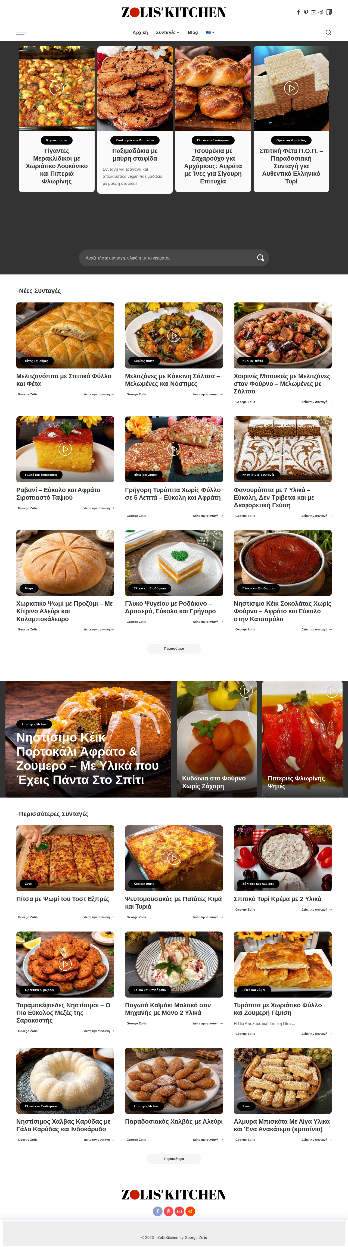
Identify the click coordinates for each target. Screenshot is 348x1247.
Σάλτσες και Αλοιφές (258, 883)
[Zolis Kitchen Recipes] (174, 12)
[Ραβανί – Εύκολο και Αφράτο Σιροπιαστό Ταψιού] (65, 449)
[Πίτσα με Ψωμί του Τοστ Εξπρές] (65, 858)
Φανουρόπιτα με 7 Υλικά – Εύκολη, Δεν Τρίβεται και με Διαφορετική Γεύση (274, 498)
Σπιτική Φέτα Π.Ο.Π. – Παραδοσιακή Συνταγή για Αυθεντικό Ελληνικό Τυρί (291, 166)
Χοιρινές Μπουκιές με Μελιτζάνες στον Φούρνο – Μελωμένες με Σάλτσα (282, 384)
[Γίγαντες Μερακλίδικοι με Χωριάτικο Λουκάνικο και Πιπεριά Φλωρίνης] (57, 88)
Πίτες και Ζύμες (36, 360)
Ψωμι (29, 588)
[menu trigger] (24, 32)
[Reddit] (321, 12)
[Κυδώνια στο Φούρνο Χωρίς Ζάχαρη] (217, 739)
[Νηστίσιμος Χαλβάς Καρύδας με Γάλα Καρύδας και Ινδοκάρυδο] (65, 1081)
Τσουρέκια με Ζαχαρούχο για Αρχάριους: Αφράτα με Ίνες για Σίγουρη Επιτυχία (213, 166)
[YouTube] (313, 12)
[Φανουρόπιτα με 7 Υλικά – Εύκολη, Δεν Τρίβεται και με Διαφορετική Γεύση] (283, 449)
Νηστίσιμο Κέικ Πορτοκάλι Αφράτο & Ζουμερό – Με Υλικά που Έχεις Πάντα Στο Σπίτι (87, 758)
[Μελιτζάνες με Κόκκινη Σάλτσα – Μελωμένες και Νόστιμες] (174, 335)
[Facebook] (299, 12)
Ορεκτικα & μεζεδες (291, 140)
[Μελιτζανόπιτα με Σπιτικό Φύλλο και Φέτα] (65, 335)
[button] (170, 246)
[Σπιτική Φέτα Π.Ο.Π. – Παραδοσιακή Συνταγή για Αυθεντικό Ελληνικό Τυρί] (291, 88)
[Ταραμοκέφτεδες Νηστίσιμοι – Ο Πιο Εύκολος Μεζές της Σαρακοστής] (65, 965)
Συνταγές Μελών (34, 724)
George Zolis (28, 394)
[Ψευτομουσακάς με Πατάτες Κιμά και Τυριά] (174, 858)
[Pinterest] (306, 12)
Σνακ (29, 883)
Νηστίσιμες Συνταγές (259, 474)
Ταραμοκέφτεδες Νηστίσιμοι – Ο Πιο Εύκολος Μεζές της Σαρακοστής (63, 1013)
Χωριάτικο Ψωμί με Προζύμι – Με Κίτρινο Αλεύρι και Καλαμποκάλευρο (64, 611)
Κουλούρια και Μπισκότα (135, 140)
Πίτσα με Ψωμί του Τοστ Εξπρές (62, 899)
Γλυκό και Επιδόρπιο (213, 140)
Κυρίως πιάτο (56, 140)
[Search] (328, 32)
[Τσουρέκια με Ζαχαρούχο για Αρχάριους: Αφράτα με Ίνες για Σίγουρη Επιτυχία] (213, 88)
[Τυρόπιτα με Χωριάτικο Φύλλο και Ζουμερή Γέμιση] (283, 965)
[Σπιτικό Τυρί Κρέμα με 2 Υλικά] (283, 858)
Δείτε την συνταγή (97, 394)
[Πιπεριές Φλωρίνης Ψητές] (302, 739)
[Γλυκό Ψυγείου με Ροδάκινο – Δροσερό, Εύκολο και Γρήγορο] (174, 563)
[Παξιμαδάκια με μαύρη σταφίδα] (135, 88)
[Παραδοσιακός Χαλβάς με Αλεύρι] (174, 1081)
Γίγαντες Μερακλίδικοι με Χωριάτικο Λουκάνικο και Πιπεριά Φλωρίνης (57, 166)
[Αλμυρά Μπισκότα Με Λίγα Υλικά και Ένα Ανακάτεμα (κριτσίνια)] (283, 1081)
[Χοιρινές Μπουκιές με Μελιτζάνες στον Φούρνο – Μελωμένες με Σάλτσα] (283, 335)
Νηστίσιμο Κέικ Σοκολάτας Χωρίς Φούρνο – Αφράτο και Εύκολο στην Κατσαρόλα (282, 611)
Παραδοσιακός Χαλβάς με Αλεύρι (174, 1121)
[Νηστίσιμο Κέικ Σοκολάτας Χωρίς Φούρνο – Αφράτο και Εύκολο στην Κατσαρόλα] (283, 563)
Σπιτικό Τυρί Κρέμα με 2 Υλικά (277, 899)
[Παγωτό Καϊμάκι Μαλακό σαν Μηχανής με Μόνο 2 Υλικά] (174, 965)
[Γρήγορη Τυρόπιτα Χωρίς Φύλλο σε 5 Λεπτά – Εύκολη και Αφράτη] (174, 449)
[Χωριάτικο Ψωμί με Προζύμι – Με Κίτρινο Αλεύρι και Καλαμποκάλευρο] (65, 563)
